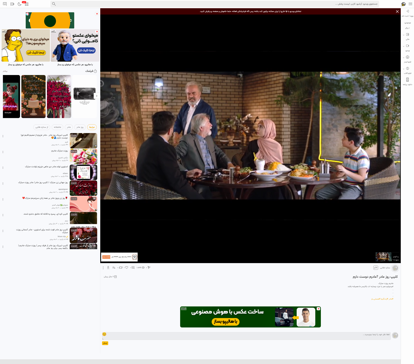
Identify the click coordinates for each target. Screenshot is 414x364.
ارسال (105, 343)
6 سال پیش (109, 276)
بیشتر (5, 71)
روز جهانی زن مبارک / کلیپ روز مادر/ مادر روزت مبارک (43, 182)
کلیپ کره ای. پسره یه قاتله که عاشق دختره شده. (45, 214)
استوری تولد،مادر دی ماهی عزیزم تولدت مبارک (46, 166)
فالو (375, 267)
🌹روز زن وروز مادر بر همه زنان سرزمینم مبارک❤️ (45, 198)
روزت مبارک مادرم (59, 150)
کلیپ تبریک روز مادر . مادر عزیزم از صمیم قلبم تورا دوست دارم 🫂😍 (44, 136)
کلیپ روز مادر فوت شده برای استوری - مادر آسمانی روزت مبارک (42, 231)
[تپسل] (27, 14)
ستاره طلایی (385, 267)
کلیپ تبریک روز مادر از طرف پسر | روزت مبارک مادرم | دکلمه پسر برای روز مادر (43, 247)
